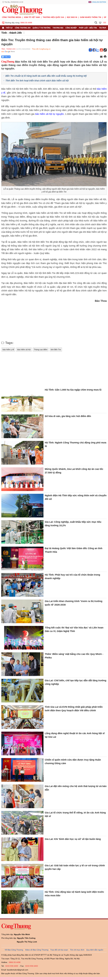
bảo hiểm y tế (8, 349)
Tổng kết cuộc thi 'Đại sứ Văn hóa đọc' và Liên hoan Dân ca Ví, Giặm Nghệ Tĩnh (74, 629)
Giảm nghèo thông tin (90, 17)
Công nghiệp (71, 28)
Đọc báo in (72, 17)
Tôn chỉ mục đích (77, 950)
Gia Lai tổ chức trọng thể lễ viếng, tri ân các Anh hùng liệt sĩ (75, 814)
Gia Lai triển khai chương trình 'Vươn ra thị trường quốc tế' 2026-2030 (73, 603)
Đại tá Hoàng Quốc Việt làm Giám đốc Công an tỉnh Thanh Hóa (73, 550)
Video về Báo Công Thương (36, 950)
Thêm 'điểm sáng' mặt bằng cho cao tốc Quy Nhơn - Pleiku (74, 656)
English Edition (99, 2)
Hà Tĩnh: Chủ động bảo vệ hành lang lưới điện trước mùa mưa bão (74, 894)
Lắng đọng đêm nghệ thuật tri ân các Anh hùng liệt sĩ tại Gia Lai (75, 735)
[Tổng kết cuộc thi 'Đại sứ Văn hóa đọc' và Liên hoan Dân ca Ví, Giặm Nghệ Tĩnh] (22, 638)
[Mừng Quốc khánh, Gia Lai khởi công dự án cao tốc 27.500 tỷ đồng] (22, 479)
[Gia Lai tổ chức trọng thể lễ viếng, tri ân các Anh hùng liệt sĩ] (22, 823)
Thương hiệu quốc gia (53, 17)
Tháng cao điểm (40, 349)
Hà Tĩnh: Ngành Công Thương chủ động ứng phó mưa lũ (75, 444)
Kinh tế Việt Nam (32, 17)
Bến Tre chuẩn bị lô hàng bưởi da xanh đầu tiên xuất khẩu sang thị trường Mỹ (46, 76)
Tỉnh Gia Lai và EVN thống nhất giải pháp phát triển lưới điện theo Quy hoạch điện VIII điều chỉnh (74, 709)
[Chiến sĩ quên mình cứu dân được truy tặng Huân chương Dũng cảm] (22, 770)
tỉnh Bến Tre (56, 349)
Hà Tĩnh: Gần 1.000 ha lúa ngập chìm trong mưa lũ (73, 389)
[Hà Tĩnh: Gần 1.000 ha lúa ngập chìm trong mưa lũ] (22, 400)
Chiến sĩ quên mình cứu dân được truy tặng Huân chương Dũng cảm (73, 761)
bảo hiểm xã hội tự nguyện (49, 114)
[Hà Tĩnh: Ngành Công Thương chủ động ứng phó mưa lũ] (22, 453)
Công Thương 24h (23, 28)
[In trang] (105, 57)
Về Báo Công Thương (14, 950)
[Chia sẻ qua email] (101, 56)
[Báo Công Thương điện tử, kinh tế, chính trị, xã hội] (22, 9)
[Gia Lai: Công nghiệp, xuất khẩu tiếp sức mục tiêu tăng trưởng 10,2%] (22, 532)
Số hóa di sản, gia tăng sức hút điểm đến (68, 416)
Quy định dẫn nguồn (94, 950)
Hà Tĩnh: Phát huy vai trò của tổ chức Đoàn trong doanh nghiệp (72, 576)
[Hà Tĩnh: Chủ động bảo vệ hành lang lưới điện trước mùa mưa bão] (22, 902)
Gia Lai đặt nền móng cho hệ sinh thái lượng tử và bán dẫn (76, 788)
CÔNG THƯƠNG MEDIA (11, 17)
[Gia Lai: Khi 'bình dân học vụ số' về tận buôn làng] (22, 849)
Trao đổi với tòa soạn (59, 950)
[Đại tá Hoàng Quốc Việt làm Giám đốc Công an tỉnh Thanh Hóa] (22, 558)
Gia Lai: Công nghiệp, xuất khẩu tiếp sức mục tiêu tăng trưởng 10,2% (73, 524)
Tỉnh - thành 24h (11, 32)
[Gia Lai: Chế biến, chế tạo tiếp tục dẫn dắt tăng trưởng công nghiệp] (22, 690)
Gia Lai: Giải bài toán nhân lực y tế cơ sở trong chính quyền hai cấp (75, 867)
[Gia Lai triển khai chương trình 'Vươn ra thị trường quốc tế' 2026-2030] (22, 611)
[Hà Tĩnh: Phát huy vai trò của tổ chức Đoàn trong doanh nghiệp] (22, 585)
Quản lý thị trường (41, 28)
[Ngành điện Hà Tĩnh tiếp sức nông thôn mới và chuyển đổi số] (22, 505)
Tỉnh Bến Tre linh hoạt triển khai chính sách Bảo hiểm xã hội (37, 80)
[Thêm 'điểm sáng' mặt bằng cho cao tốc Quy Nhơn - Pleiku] (22, 664)
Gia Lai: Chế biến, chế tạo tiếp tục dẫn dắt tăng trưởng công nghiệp (75, 682)
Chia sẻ (7, 57)
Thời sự (9, 28)
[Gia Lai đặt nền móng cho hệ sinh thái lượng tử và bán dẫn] (22, 796)
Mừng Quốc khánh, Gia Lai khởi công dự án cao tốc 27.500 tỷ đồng (74, 471)
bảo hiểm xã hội (24, 349)
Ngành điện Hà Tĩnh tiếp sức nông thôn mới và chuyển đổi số (76, 497)
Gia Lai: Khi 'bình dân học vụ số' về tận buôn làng (73, 839)
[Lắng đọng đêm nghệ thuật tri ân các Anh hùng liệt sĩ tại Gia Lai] (22, 743)
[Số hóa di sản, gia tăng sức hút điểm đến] (22, 426)
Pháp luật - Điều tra (88, 28)
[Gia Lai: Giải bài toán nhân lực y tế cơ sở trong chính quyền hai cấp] (22, 875)
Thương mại (58, 28)
